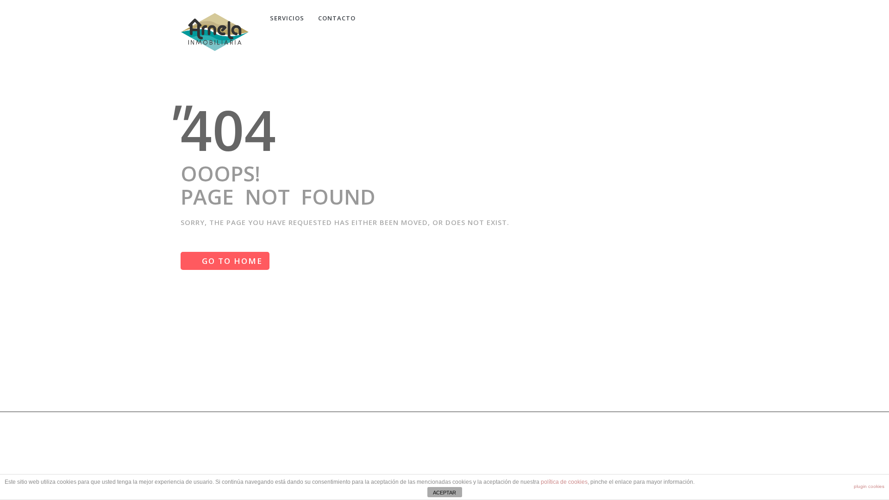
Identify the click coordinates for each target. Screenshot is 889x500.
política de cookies (564, 482)
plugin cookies (869, 486)
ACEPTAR (444, 492)
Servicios (287, 18)
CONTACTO (337, 18)
